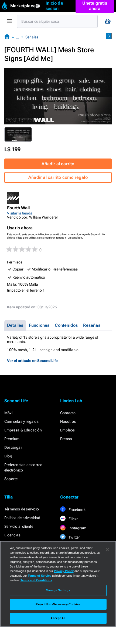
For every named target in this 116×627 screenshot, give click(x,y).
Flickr (73, 519)
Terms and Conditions (36, 580)
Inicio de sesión (54, 6)
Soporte (11, 479)
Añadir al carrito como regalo (58, 177)
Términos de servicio (21, 509)
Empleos (67, 430)
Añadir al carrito (58, 163)
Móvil (8, 413)
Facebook (77, 509)
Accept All (57, 618)
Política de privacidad (22, 518)
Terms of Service (39, 575)
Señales (31, 37)
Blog (8, 456)
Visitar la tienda (19, 213)
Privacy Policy (64, 571)
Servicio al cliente (18, 526)
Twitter (74, 537)
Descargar (13, 447)
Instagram (77, 528)
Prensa (66, 439)
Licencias (12, 535)
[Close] (107, 550)
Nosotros (68, 421)
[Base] (7, 37)
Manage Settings (58, 590)
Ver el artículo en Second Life (32, 360)
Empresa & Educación (23, 430)
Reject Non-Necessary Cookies (58, 604)
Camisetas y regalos (21, 421)
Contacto (68, 413)
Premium (11, 439)
